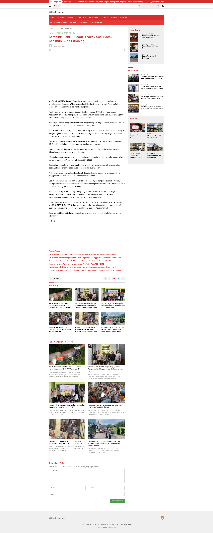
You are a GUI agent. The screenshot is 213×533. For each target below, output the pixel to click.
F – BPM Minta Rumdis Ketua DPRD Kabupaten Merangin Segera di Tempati (154, 155)
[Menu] (50, 6)
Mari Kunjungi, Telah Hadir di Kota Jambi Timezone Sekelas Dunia (152, 108)
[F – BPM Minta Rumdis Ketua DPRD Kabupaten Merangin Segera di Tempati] (155, 147)
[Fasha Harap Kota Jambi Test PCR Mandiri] (134, 37)
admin (55, 45)
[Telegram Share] (118, 278)
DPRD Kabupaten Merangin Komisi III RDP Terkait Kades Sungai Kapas (154, 136)
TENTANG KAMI (96, 23)
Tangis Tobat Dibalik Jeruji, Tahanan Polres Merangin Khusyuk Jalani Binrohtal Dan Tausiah (82, 267)
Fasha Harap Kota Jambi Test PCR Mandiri (151, 37)
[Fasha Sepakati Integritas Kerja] (134, 47)
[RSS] (162, 518)
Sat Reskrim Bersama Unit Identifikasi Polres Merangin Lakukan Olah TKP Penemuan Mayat (82, 255)
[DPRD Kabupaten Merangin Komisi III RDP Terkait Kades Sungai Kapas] (155, 127)
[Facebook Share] (105, 278)
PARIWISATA (93, 18)
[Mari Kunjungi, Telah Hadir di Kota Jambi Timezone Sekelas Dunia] (133, 108)
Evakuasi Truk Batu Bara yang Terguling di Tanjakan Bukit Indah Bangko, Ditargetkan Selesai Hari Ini (86, 270)
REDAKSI (73, 23)
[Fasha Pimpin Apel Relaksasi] (134, 57)
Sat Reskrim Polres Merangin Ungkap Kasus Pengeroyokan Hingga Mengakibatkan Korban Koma (85, 258)
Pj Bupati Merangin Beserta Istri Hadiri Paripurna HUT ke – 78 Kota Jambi (152, 78)
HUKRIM (70, 18)
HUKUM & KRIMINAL (56, 33)
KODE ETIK (83, 23)
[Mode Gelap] (163, 6)
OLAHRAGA (82, 18)
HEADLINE (61, 18)
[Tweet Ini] (109, 278)
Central (56, 6)
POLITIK (105, 18)
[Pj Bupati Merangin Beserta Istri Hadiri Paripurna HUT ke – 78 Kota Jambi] (133, 78)
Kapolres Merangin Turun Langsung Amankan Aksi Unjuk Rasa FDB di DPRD (76, 264)
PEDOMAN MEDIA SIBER (58, 23)
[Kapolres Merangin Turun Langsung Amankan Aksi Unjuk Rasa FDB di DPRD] (60, 318)
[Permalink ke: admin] (50, 45)
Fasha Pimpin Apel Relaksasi (149, 57)
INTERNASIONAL (69, 33)
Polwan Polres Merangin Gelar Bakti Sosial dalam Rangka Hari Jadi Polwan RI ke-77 (80, 261)
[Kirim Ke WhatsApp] (123, 278)
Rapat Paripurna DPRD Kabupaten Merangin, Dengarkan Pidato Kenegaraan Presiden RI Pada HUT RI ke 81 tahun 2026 (136, 136)
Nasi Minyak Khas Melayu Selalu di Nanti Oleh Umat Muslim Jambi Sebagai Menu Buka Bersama (152, 98)
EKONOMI (123, 18)
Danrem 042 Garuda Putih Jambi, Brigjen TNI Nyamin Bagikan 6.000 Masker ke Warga (90, 2)
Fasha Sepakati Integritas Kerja (151, 47)
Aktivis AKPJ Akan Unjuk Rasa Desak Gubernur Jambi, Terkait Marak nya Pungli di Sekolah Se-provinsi (152, 88)
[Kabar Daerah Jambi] (57, 12)
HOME (52, 18)
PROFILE (114, 18)
